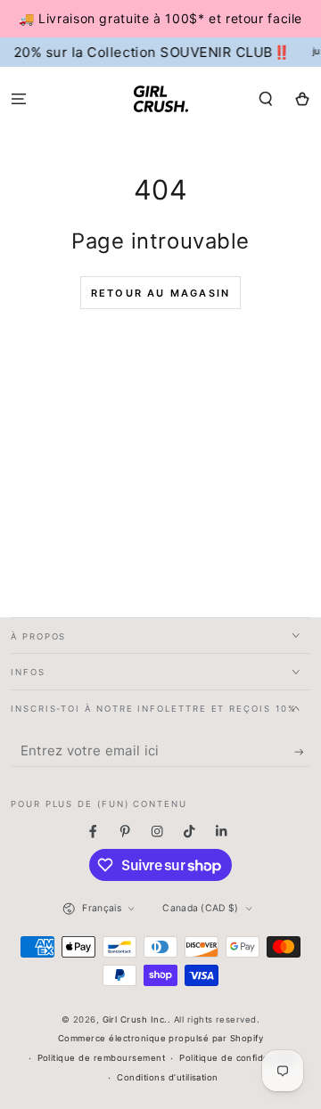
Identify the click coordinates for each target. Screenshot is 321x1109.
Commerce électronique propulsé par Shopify (160, 1038)
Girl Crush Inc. (135, 1019)
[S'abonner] (302, 752)
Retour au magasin (160, 293)
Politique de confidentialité (238, 1058)
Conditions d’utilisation (167, 1077)
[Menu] (18, 98)
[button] (265, 98)
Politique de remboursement (101, 1058)
